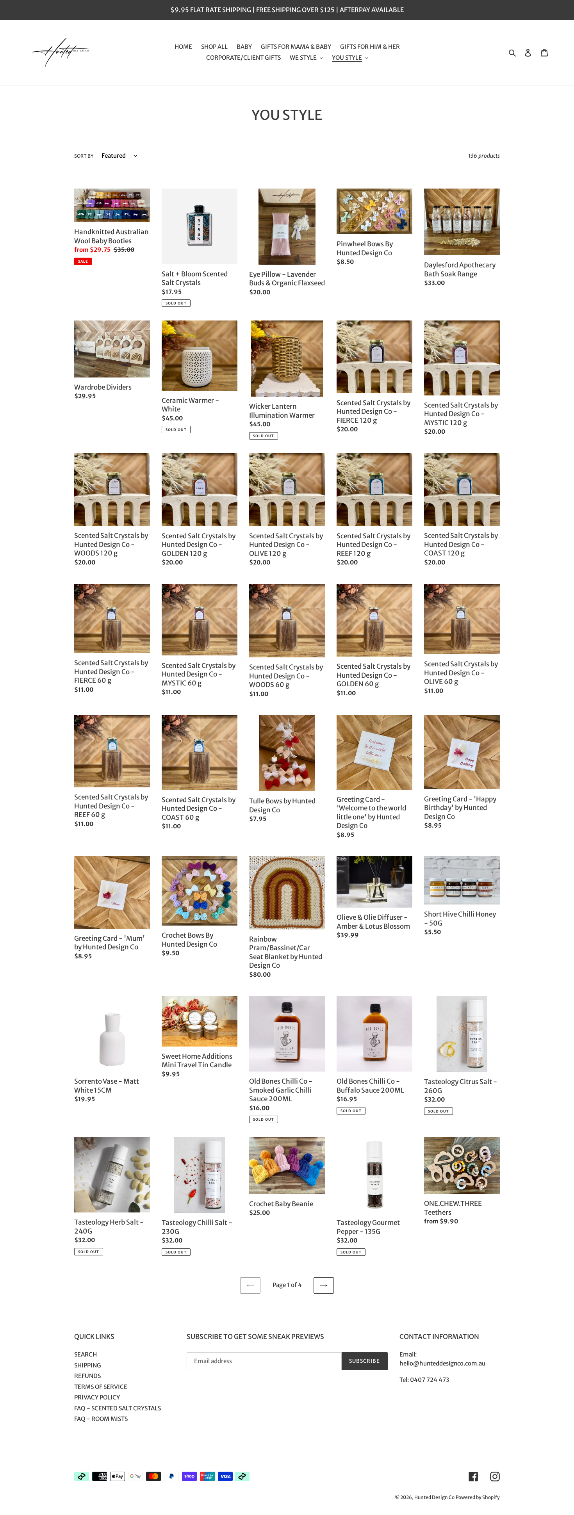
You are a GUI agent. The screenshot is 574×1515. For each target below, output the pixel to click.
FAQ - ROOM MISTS (101, 1418)
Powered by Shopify (478, 1497)
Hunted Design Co (434, 1497)
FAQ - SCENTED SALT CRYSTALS (117, 1408)
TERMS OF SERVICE (100, 1386)
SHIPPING (87, 1365)
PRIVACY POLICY (97, 1397)
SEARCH (85, 1354)
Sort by (83, 156)
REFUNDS (87, 1376)
